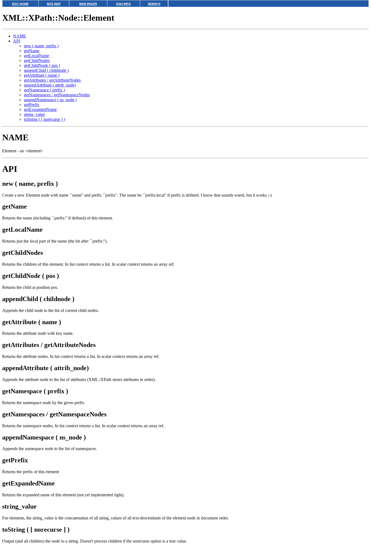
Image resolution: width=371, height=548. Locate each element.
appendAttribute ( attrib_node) (50, 85)
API (16, 41)
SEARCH (154, 3)
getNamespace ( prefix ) (44, 90)
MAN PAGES (88, 3)
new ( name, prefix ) (41, 46)
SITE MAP (54, 3)
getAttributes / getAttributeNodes (52, 80)
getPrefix (31, 104)
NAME (19, 36)
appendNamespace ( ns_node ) (50, 99)
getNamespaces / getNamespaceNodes (57, 94)
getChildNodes (37, 60)
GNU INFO (123, 3)
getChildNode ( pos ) (42, 65)
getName (31, 50)
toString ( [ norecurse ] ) (44, 119)
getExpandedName (40, 109)
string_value (34, 114)
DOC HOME (20, 3)
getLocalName (36, 55)
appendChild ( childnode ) (46, 70)
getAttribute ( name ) (41, 75)
